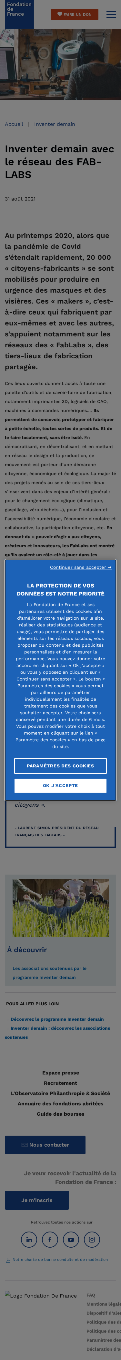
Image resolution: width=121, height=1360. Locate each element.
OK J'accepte (60, 785)
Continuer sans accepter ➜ (81, 566)
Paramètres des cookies (60, 765)
